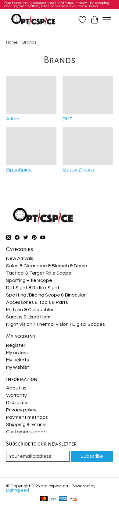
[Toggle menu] (107, 20)
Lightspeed (17, 490)
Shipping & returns (26, 424)
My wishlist (17, 367)
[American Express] (63, 499)
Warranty (16, 395)
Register (15, 345)
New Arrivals (19, 258)
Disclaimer (17, 402)
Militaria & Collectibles (30, 309)
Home (12, 42)
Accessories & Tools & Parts (37, 302)
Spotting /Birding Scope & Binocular (46, 295)
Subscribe (92, 456)
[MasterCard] (44, 499)
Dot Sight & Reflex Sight (33, 287)
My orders (17, 352)
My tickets (17, 359)
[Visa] (53, 499)
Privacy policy (21, 409)
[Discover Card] (73, 499)
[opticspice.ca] (33, 20)
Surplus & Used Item (28, 316)
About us (16, 387)
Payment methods (27, 417)
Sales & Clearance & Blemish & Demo (46, 265)
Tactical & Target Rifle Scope (38, 273)
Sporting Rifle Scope (29, 280)
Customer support (26, 431)
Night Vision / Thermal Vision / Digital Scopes (55, 324)
